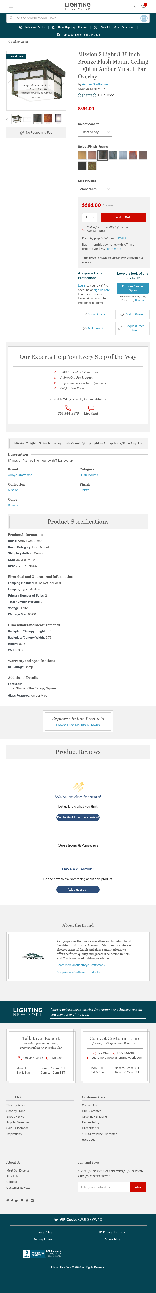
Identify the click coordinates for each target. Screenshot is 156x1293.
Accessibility (112, 1239)
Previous (9, 83)
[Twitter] (16, 1200)
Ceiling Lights (19, 41)
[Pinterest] (7, 1200)
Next (65, 119)
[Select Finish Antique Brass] (82, 155)
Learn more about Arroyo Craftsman (80, 965)
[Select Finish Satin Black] (82, 165)
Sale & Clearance (17, 1128)
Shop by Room (15, 1105)
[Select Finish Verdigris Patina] (92, 165)
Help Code (88, 1139)
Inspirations (14, 1134)
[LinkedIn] (32, 1200)
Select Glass (87, 180)
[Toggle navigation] (11, 6)
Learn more (113, 249)
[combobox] (78, 18)
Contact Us (89, 1105)
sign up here (102, 290)
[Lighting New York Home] (78, 6)
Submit (138, 1187)
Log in (82, 285)
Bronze (84, 490)
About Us (12, 1176)
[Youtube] (27, 1200)
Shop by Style (15, 1116)
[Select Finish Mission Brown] (112, 155)
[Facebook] (12, 1200)
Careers (11, 1182)
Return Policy (90, 1122)
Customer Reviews (18, 1187)
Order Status (90, 1128)
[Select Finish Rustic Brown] (143, 155)
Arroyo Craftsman (95, 84)
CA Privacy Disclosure (112, 1232)
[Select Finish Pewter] (123, 155)
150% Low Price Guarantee (99, 1134)
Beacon (139, 300)
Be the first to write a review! (78, 817)
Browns (13, 505)
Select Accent (88, 124)
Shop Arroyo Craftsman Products (78, 972)
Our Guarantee (91, 1111)
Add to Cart (123, 217)
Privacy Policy (43, 1232)
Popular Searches (17, 1122)
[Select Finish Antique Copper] (92, 155)
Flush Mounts (89, 475)
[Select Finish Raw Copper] (133, 155)
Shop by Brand (15, 1111)
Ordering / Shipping (94, 1116)
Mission (13, 490)
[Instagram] (22, 1200)
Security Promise (44, 1239)
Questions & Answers (78, 845)
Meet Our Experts (17, 1170)
